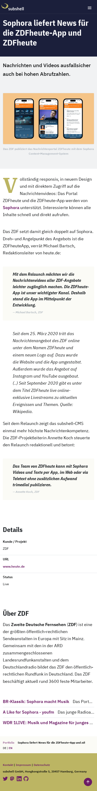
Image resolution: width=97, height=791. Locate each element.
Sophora (11, 208)
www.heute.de (14, 566)
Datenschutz (42, 765)
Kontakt (8, 765)
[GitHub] (26, 778)
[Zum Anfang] (88, 782)
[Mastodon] (12, 778)
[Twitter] (5, 778)
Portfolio (8, 742)
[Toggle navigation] (89, 7)
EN (10, 748)
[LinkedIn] (19, 778)
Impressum (23, 765)
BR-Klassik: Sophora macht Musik (36, 702)
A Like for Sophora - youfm (28, 712)
